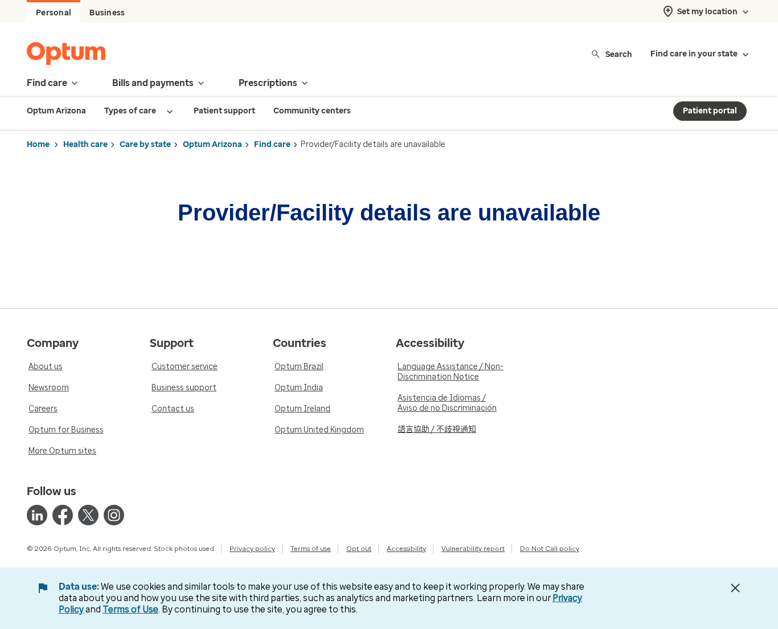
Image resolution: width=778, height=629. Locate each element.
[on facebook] (62, 515)
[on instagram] (114, 515)
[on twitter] (88, 515)
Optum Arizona (212, 144)
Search (618, 53)
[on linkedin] (37, 515)
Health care (85, 144)
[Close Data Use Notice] (735, 588)
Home (38, 144)
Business (107, 13)
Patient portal (710, 111)
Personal (53, 13)
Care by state (145, 144)
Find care (272, 144)
